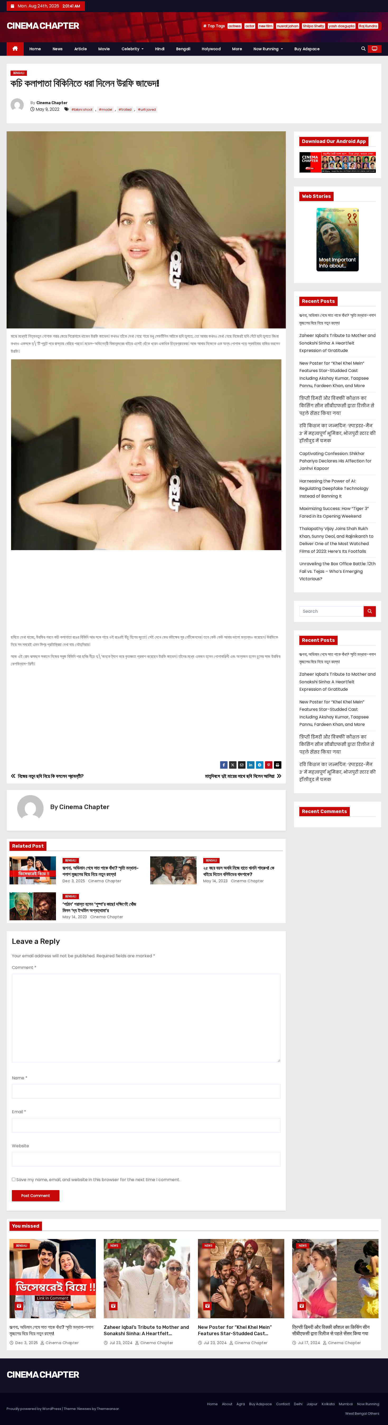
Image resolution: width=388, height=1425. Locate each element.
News (58, 49)
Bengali (183, 49)
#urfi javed (147, 109)
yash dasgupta (341, 26)
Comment (24, 967)
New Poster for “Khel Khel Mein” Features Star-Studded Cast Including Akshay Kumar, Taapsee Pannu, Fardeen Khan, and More (236, 1336)
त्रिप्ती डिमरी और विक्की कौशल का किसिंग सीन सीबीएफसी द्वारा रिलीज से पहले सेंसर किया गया (336, 405)
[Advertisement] (146, 590)
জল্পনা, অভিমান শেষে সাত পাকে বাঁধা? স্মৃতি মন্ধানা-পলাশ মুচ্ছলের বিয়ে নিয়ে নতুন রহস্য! (101, 871)
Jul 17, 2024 (309, 1342)
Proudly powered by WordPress (34, 1408)
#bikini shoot (81, 109)
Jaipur (312, 1404)
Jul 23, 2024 (122, 1342)
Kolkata (328, 1404)
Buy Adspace (307, 49)
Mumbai (346, 1404)
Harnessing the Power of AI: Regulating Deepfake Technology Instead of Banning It (333, 488)
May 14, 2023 (215, 881)
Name (19, 1078)
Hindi (160, 49)
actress (235, 26)
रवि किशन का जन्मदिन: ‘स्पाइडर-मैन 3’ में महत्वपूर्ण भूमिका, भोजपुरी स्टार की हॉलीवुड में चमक (337, 433)
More (237, 49)
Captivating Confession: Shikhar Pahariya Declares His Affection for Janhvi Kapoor (335, 461)
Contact (283, 1404)
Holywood (211, 49)
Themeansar (108, 1408)
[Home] (15, 49)
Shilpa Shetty (313, 26)
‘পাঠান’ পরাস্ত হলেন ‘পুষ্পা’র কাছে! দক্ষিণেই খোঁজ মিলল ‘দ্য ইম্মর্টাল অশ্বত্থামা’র (99, 907)
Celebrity (131, 49)
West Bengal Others (362, 1413)
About (227, 1404)
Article (80, 49)
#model (105, 109)
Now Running (267, 49)
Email (19, 1112)
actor (249, 26)
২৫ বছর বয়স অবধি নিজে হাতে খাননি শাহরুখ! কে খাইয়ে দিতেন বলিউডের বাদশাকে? (238, 871)
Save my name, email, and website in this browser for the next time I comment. (98, 1180)
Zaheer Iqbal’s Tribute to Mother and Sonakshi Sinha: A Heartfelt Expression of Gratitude (337, 343)
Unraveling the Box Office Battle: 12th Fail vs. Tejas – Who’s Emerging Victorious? (337, 571)
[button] (363, 49)
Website (20, 1146)
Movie (104, 49)
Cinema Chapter (52, 103)
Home (35, 49)
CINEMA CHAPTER (43, 25)
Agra (240, 1404)
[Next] (355, 239)
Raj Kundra (368, 26)
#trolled (125, 109)
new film (265, 26)
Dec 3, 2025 (74, 881)
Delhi (298, 1404)
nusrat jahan (287, 26)
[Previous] (319, 239)
